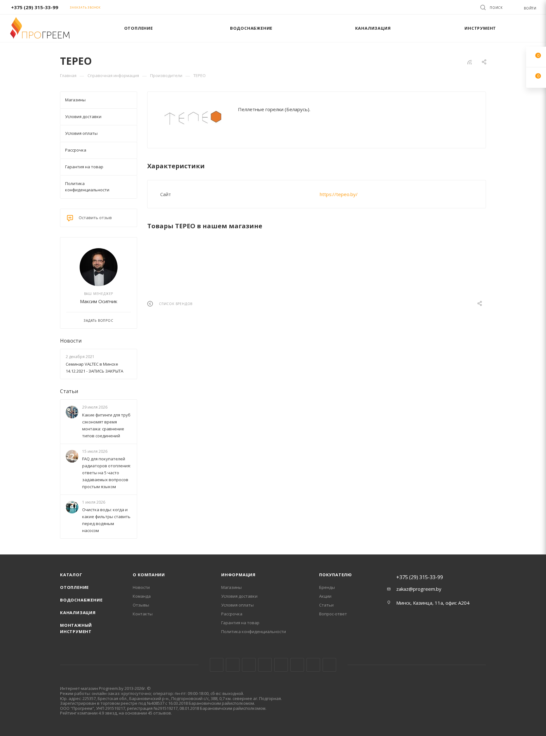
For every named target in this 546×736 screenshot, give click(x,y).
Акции (325, 596)
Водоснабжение (81, 600)
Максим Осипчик (98, 301)
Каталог (71, 574)
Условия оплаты (237, 605)
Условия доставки (239, 596)
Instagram (249, 665)
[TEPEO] (192, 118)
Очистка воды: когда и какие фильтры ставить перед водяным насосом (106, 520)
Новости (71, 340)
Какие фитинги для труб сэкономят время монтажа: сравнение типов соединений (106, 425)
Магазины (231, 587)
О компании (149, 574)
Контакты (143, 614)
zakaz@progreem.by (418, 589)
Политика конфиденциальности (253, 631)
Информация (238, 574)
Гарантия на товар (240, 622)
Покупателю (335, 574)
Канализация (78, 612)
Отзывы (141, 605)
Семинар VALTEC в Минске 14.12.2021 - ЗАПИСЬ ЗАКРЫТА (94, 367)
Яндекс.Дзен (329, 665)
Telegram (265, 665)
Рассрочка (231, 614)
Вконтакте (216, 665)
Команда (142, 596)
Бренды (327, 587)
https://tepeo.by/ (339, 194)
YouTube (281, 665)
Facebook (233, 665)
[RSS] (469, 62)
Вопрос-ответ (333, 614)
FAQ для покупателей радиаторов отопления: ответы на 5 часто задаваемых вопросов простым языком (106, 472)
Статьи (69, 391)
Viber (313, 665)
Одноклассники (297, 665)
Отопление (74, 587)
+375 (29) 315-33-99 (34, 7)
